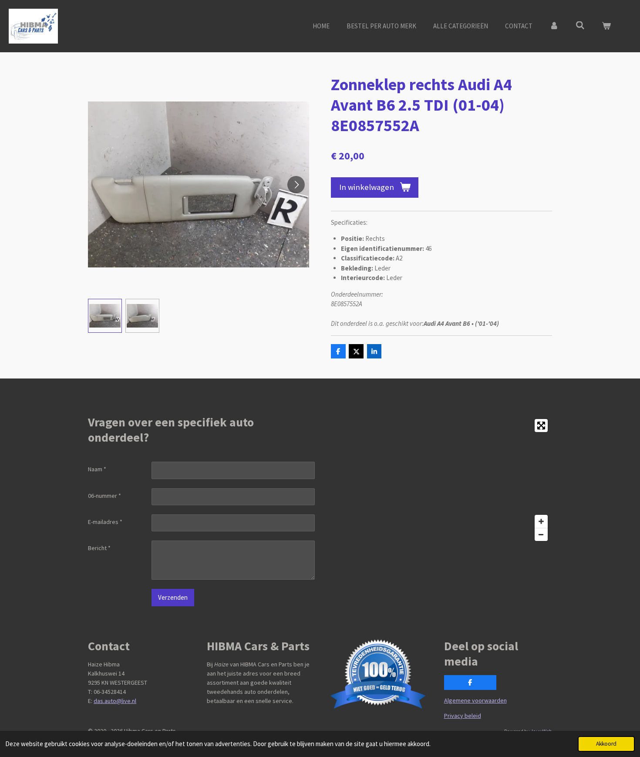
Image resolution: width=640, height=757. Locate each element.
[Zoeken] (580, 25)
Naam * (97, 469)
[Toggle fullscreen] (541, 425)
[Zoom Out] (541, 534)
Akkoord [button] (606, 743)
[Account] (554, 26)
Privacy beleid (462, 716)
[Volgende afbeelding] (296, 184)
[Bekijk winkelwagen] (606, 26)
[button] (105, 316)
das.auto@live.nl (115, 701)
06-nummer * (104, 496)
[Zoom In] (541, 521)
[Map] (438, 480)
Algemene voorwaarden (475, 700)
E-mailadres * (105, 522)
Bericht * (99, 548)
